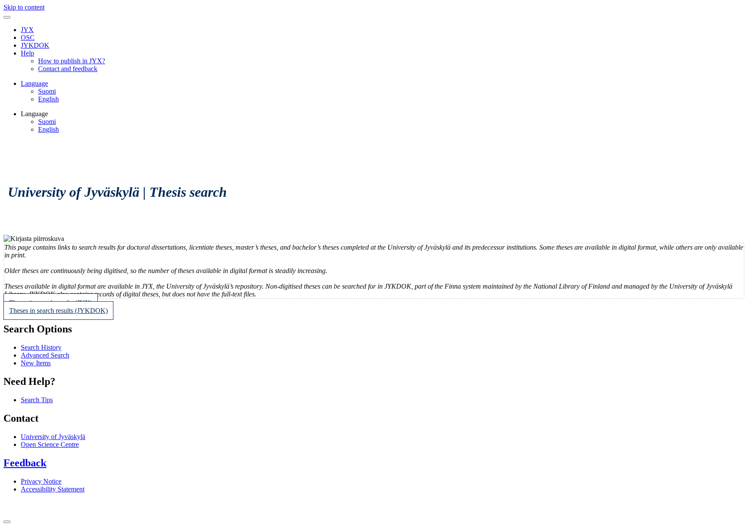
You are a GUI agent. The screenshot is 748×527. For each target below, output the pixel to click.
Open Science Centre (50, 444)
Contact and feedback (67, 68)
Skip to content (24, 7)
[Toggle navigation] (6, 17)
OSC (28, 37)
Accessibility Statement (52, 489)
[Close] (6, 521)
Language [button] (34, 83)
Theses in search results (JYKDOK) (58, 310)
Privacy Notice (41, 481)
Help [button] (27, 53)
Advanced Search (45, 355)
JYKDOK (35, 45)
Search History (41, 347)
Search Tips (37, 399)
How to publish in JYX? (71, 61)
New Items (36, 363)
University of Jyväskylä (53, 436)
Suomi (47, 91)
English (48, 99)
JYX (27, 29)
